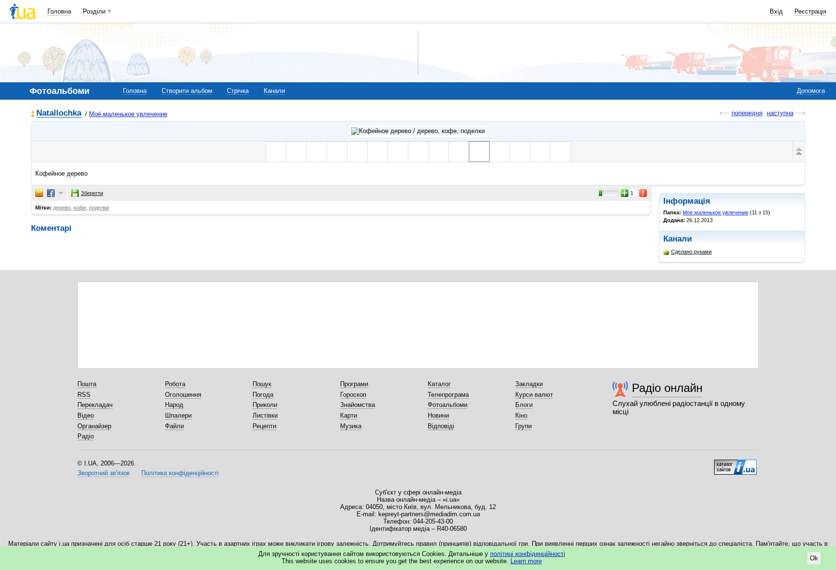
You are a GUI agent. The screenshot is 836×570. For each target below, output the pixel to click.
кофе (80, 207)
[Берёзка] (398, 151)
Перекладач (95, 404)
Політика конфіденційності (180, 473)
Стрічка (238, 90)
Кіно (521, 415)
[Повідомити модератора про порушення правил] (643, 193)
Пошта (86, 384)
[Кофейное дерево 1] (499, 151)
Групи (523, 426)
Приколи (265, 404)
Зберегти (92, 193)
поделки (99, 207)
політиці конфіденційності (527, 553)
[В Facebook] (51, 193)
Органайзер (94, 426)
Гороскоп (353, 394)
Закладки (529, 384)
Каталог (439, 384)
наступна (780, 113)
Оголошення (183, 394)
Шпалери (178, 415)
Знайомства (357, 404)
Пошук (262, 384)
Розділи (94, 11)
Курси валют (534, 394)
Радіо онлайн (667, 387)
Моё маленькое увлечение (128, 114)
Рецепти (264, 426)
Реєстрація (810, 11)
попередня (747, 113)
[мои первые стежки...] (276, 151)
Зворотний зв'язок (103, 473)
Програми (354, 384)
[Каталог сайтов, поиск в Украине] (735, 463)
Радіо (85, 436)
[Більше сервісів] (61, 193)
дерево (62, 207)
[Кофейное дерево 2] (519, 151)
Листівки (265, 415)
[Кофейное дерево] (479, 151)
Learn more (526, 561)
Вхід (776, 11)
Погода (263, 394)
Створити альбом (187, 90)
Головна (59, 11)
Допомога (811, 90)
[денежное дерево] (377, 151)
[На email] (39, 193)
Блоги (524, 404)
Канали (274, 90)
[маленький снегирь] (337, 151)
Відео (85, 415)
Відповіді (441, 426)
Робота (175, 384)
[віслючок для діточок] (296, 151)
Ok (814, 558)
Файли (174, 426)
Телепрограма (448, 394)
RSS (83, 394)
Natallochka (58, 113)
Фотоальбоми (447, 404)
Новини (438, 415)
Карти (348, 415)
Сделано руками (691, 252)
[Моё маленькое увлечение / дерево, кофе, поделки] (418, 131)
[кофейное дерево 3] (540, 151)
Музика (350, 426)
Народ (174, 404)
